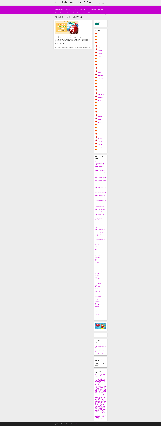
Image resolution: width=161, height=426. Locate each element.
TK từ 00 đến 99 (97, 301)
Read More (56, 43)
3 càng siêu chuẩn (99, 377)
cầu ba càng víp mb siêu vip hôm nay (100, 164)
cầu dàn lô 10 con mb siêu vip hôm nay (100, 187)
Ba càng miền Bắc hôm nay (100, 381)
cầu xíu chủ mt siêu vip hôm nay (99, 222)
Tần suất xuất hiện (100, 122)
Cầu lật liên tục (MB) (98, 280)
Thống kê (99, 72)
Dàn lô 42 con (100, 401)
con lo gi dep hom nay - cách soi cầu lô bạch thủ (67, 37)
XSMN (84, 9)
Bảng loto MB (97, 304)
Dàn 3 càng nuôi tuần (99, 394)
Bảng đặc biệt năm (100, 388)
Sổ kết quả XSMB (100, 47)
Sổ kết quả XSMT (100, 53)
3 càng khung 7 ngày (99, 374)
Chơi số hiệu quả (68, 9)
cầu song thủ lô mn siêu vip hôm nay (100, 239)
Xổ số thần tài (97, 275)
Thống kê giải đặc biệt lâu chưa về (100, 418)
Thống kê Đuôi (100, 113)
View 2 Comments (62, 43)
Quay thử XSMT (100, 144)
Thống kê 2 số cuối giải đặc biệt (100, 414)
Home (98, 14)
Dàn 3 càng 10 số (100, 393)
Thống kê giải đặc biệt (99, 416)
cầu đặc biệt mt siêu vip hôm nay (99, 211)
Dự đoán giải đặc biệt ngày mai (99, 405)
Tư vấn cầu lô (76, 9)
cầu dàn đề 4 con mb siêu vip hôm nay (100, 177)
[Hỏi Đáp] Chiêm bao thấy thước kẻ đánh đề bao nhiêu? (67, 36)
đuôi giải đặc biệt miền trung (72, 47)
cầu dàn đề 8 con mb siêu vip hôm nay (100, 180)
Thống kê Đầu (97, 293)
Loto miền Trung (100, 135)
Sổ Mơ (89, 12)
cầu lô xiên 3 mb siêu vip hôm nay (100, 197)
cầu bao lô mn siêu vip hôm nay (99, 226)
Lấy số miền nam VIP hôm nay (59, 9)
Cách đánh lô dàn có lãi (100, 392)
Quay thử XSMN (100, 141)
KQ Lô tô (78, 12)
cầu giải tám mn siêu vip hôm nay (99, 232)
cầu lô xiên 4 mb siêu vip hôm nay (100, 198)
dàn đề (100, 402)
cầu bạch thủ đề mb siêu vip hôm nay (100, 166)
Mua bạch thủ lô (100, 411)
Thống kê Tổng (100, 119)
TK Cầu (68, 12)
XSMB (81, 9)
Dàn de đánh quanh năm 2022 (99, 400)
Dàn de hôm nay (100, 398)
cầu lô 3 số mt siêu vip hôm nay (99, 214)
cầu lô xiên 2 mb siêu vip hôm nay (100, 195)
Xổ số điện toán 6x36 (100, 75)
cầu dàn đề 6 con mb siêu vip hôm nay (100, 344)
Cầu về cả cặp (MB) (100, 91)
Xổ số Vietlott (97, 260)
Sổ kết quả (100, 9)
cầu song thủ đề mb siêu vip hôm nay (100, 200)
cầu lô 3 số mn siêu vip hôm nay (99, 227)
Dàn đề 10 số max (102, 403)
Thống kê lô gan (100, 100)
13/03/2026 (59, 37)
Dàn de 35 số (101, 397)
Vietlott (56, 12)
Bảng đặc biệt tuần (99, 390)
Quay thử (83, 12)
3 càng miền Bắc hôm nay (100, 376)
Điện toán (61, 12)
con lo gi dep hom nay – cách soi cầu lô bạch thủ (75, 2)
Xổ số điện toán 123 (100, 78)
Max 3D (96, 265)
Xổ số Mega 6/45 (97, 262)
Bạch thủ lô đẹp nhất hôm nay (100, 387)
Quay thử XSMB (100, 138)
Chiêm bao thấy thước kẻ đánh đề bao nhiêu (63, 47)
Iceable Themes (58, 424)
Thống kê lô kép (97, 291)
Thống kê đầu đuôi (100, 97)
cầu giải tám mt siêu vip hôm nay (99, 212)
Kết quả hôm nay (93, 9)
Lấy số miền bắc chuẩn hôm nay (99, 163)
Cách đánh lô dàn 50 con (100, 391)
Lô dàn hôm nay (101, 409)
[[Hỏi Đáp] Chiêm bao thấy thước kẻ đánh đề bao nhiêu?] (66, 33)
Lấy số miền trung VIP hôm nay (99, 206)
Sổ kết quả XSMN (100, 50)
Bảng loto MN (97, 306)
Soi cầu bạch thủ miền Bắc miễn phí (100, 413)
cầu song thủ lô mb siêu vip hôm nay (100, 204)
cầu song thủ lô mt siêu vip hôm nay (100, 221)
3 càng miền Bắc (100, 375)
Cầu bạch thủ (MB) (97, 278)
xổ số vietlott (99, 56)
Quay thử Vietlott (100, 147)
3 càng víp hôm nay (100, 378)
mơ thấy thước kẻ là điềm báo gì (87, 47)
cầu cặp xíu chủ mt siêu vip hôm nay (100, 209)
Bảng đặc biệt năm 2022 (100, 389)
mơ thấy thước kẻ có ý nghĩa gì (79, 47)
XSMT (88, 9)
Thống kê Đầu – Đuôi (100, 116)
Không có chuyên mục (100, 409)
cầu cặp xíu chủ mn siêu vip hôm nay (100, 229)
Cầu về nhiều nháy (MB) (101, 94)
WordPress (76, 423)
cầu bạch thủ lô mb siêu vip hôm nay (100, 170)
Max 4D (99, 69)
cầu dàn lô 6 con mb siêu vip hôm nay (100, 192)
